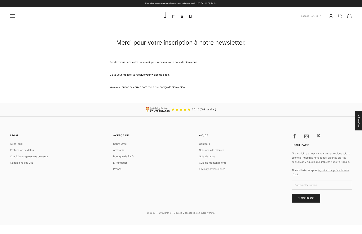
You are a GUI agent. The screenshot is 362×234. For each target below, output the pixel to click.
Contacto (204, 143)
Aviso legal (16, 143)
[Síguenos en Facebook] (294, 136)
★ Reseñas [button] (358, 120)
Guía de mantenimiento (212, 162)
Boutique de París (123, 156)
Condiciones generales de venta (29, 156)
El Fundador (120, 162)
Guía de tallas (207, 156)
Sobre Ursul (120, 143)
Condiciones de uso (21, 162)
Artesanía (118, 150)
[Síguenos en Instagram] (306, 136)
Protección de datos (22, 150)
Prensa (117, 169)
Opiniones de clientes (211, 150)
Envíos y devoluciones (212, 169)
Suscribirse (306, 198)
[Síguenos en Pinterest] (318, 136)
